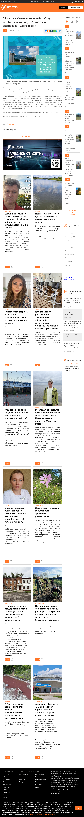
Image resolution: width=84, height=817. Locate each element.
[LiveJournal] (51, 31)
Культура (68, 261)
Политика (68, 240)
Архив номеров (40, 779)
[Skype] (57, 31)
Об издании (39, 774)
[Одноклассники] (72, 2)
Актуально (69, 230)
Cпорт (67, 258)
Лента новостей (72, 18)
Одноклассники (24, 774)
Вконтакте (22, 777)
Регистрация (75, 8)
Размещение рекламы (43, 782)
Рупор (37, 787)
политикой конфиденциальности (44, 814)
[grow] (72, 21)
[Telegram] (82, 2)
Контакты (38, 784)
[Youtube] (79, 2)
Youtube (22, 779)
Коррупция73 (70, 237)
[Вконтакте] (76, 2)
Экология (68, 265)
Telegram (22, 782)
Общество (69, 233)
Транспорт (11, 124)
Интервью (69, 247)
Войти (63, 8)
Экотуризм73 (70, 254)
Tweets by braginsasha (69, 278)
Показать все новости (72, 212)
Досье (67, 251)
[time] (67, 21)
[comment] (76, 21)
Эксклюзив (69, 244)
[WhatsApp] (54, 31)
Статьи (37, 777)
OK (78, 808)
